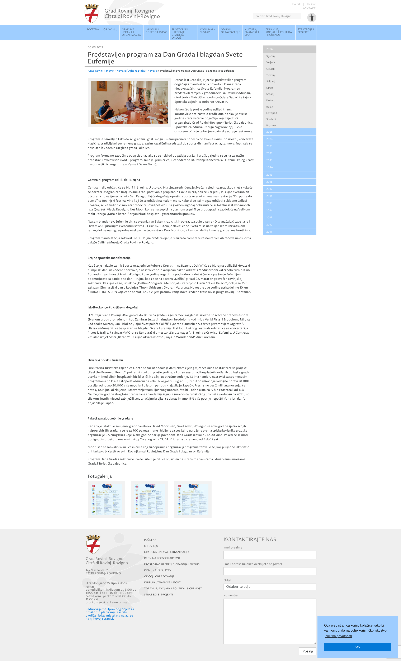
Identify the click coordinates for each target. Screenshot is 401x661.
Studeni (271, 119)
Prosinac (271, 125)
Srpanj (270, 94)
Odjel (227, 580)
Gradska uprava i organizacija (131, 32)
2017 (269, 189)
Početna (93, 29)
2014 (269, 210)
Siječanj (270, 56)
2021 (269, 160)
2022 (269, 153)
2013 (269, 217)
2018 (269, 182)
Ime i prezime (232, 547)
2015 (269, 203)
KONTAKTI (309, 8)
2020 (269, 167)
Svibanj (270, 81)
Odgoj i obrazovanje (230, 31)
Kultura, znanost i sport (252, 32)
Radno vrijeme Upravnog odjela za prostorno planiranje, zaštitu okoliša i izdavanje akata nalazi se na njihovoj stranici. (110, 614)
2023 (269, 146)
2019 (269, 175)
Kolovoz (271, 100)
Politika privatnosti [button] (338, 636)
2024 (269, 139)
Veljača (270, 62)
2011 (269, 232)
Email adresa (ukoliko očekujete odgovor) (252, 564)
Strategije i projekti (306, 31)
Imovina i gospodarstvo (156, 31)
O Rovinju (110, 29)
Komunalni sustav (208, 31)
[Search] (302, 16)
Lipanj (269, 88)
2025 (269, 132)
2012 (269, 225)
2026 (269, 49)
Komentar (230, 595)
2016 (269, 196)
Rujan (269, 107)
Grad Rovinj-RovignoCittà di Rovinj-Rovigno (132, 13)
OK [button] (357, 646)
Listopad (271, 113)
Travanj (270, 75)
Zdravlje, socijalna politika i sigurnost (278, 32)
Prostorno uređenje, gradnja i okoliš (180, 34)
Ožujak (270, 69)
